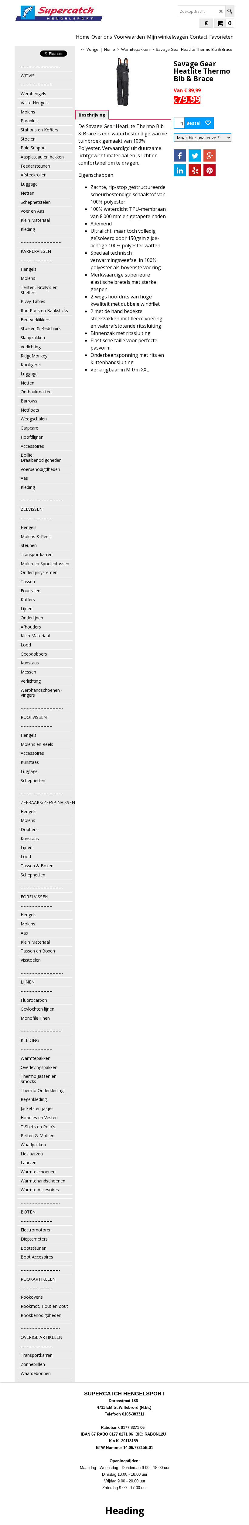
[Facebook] (180, 155)
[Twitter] (195, 155)
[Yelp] (195, 170)
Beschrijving (92, 115)
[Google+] (209, 155)
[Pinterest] (209, 170)
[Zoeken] (229, 11)
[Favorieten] (208, 122)
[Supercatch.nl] (59, 13)
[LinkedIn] (180, 170)
